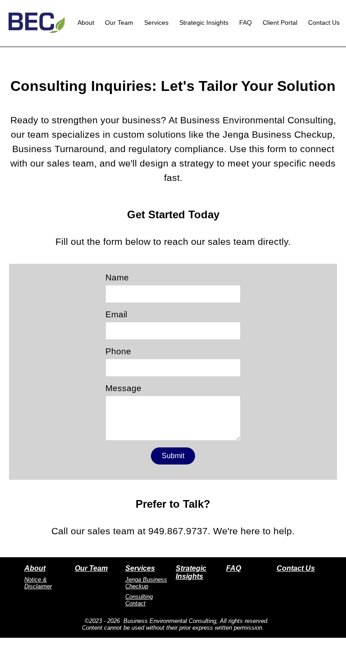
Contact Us (324, 22)
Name (117, 277)
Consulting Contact (139, 600)
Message (123, 388)
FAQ (245, 22)
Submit (173, 456)
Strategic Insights (203, 22)
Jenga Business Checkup (146, 583)
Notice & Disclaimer (38, 583)
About (85, 22)
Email (116, 314)
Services (156, 22)
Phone (118, 351)
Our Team (119, 22)
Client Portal (280, 22)
